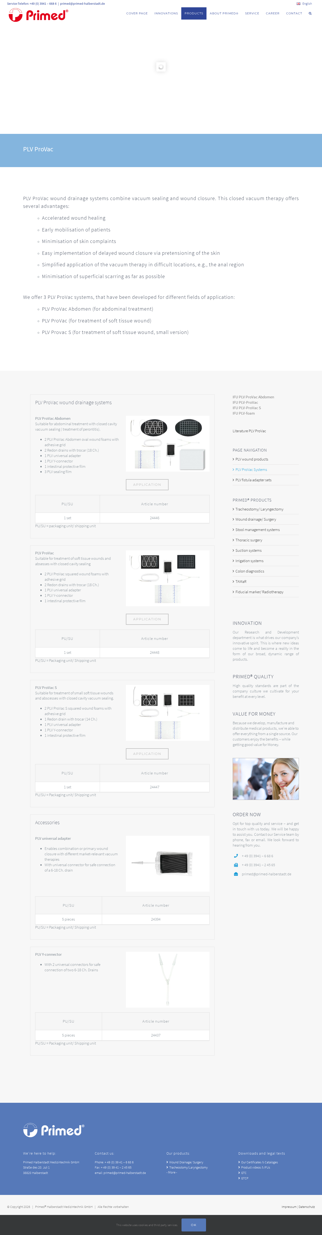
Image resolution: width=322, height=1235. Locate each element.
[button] (310, 13)
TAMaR (240, 581)
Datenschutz (307, 1207)
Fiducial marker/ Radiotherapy (259, 591)
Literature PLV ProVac (249, 430)
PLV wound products (251, 459)
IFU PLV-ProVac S (247, 407)
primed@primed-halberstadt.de (82, 3)
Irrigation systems (249, 560)
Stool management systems (257, 529)
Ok (194, 1225)
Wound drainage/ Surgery (255, 519)
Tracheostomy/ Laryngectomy (259, 509)
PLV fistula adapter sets (253, 479)
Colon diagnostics (249, 571)
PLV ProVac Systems (251, 469)
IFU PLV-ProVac (245, 402)
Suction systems (248, 550)
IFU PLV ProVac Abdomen (253, 396)
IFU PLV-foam (244, 413)
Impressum (289, 1207)
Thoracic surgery (248, 540)
